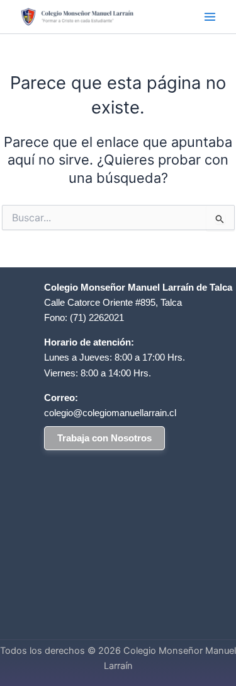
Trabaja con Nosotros (104, 438)
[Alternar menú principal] (209, 16)
